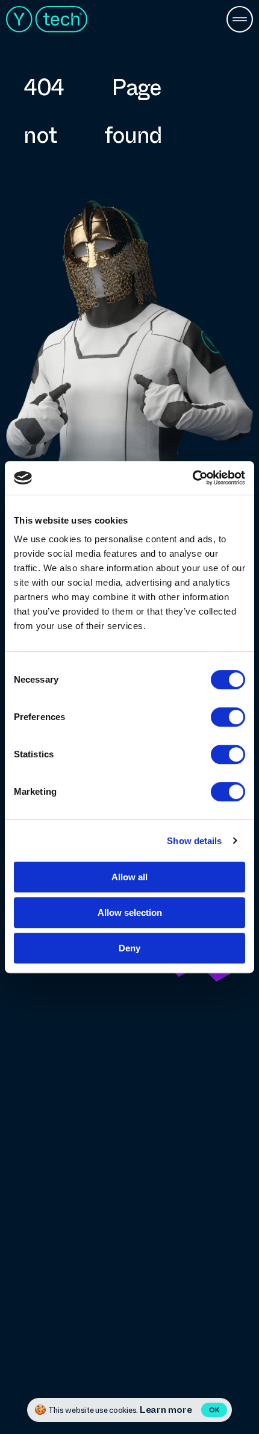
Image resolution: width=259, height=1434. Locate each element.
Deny (129, 948)
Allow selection (130, 912)
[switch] (228, 717)
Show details (194, 841)
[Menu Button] (239, 20)
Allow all (129, 877)
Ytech (46, 19)
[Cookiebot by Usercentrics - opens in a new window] (192, 478)
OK (214, 1410)
